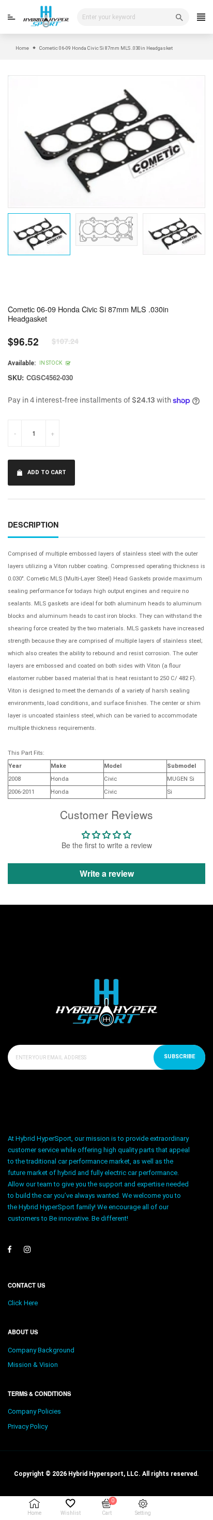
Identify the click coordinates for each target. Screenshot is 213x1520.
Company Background (41, 1350)
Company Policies (34, 1411)
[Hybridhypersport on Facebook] (9, 1249)
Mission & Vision (33, 1365)
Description (33, 524)
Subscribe (179, 1056)
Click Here (23, 1303)
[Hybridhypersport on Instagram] (27, 1249)
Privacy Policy (28, 1426)
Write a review (107, 873)
